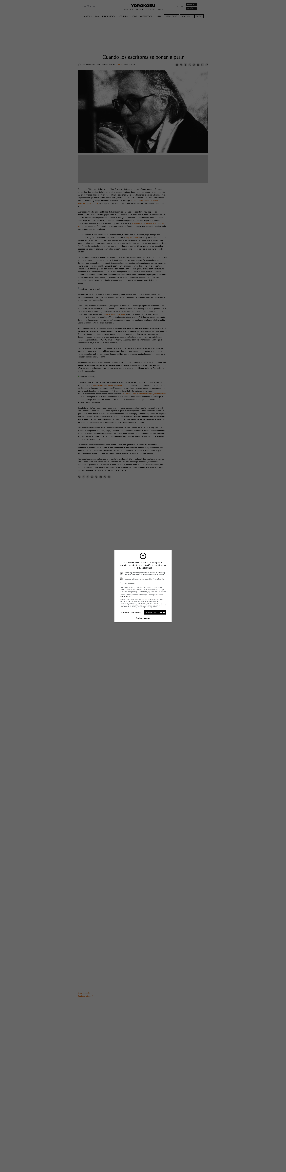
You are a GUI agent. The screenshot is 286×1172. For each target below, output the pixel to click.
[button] (143, 583)
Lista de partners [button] (125, 596)
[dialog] (143, 586)
